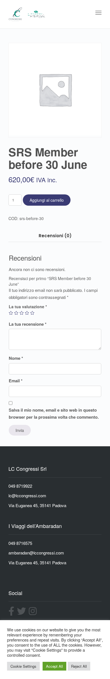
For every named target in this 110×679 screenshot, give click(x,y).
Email (16, 381)
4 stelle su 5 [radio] (27, 313)
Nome (16, 358)
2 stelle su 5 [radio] (16, 313)
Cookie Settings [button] (23, 666)
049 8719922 (20, 486)
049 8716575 (20, 543)
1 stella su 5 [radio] (11, 313)
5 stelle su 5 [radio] (32, 313)
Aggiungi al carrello (47, 200)
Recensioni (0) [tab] (55, 236)
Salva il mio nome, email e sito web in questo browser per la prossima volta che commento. (54, 413)
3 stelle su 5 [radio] (21, 313)
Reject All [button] (79, 666)
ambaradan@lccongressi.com (36, 553)
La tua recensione (28, 324)
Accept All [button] (54, 666)
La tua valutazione (28, 306)
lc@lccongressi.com (27, 495)
